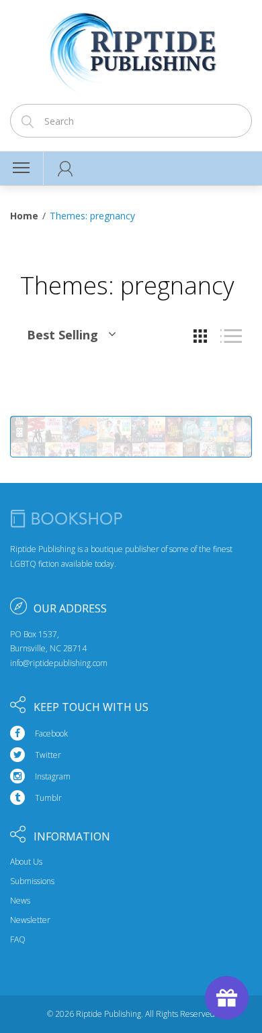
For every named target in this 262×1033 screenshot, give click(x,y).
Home (24, 215)
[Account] (65, 168)
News (20, 900)
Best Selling (62, 335)
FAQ (18, 939)
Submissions (32, 881)
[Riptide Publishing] (131, 48)
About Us (26, 862)
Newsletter (30, 920)
